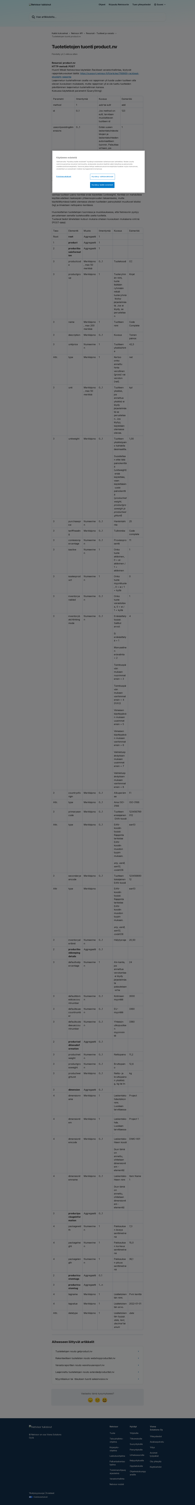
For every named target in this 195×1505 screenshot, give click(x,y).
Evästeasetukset (63, 176)
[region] (98, 171)
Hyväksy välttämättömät (102, 177)
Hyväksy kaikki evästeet (102, 185)
